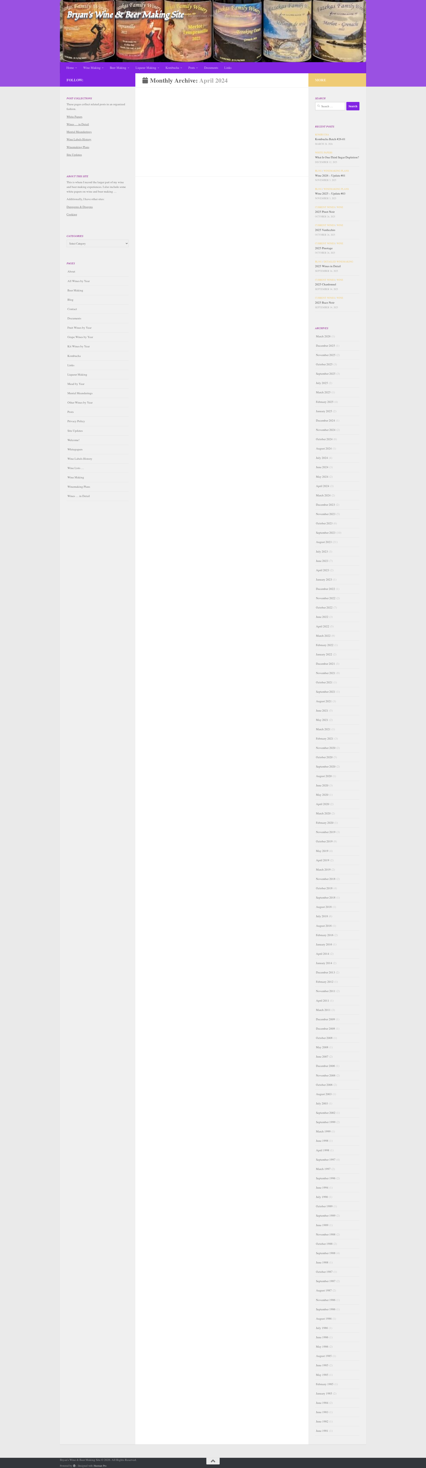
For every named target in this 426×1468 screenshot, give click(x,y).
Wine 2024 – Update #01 (247, 142)
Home (70, 68)
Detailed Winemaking (338, 261)
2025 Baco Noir (324, 302)
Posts (191, 68)
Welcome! (73, 440)
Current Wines (325, 207)
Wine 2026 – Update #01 (330, 175)
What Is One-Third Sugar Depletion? (337, 157)
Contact (72, 309)
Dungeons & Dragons (80, 207)
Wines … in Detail (78, 124)
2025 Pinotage (324, 248)
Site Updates (74, 155)
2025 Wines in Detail (328, 266)
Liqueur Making (146, 68)
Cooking (72, 214)
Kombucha (172, 68)
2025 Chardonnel (325, 284)
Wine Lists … (75, 468)
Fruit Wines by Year (79, 328)
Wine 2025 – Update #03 (330, 193)
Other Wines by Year (80, 402)
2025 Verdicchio (325, 230)
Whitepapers (75, 449)
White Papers (74, 117)
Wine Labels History (79, 139)
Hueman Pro (100, 1465)
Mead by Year (75, 384)
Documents (211, 68)
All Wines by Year (78, 281)
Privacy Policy (76, 421)
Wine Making (92, 68)
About (71, 271)
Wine (340, 207)
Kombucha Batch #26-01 (330, 139)
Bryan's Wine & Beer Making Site (125, 14)
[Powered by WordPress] (74, 1465)
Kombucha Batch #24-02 (164, 142)
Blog (229, 135)
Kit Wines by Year (78, 346)
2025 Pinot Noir (325, 212)
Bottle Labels (163, 225)
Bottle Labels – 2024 (160, 231)
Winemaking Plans (249, 135)
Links (227, 68)
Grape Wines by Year (80, 337)
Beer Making (118, 68)
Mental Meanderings (79, 132)
